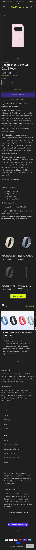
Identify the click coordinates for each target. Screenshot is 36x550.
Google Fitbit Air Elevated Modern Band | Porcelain (8, 255)
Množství (4, 78)
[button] (4, 7)
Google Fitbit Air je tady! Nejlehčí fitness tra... (17, 334)
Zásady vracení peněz (11, 458)
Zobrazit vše (18, 296)
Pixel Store (16, 546)
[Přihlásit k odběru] (30, 518)
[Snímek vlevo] (14, 59)
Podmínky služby (9, 453)
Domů (6, 415)
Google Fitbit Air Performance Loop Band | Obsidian (25, 286)
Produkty (7, 420)
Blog (5, 424)
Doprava (3, 75)
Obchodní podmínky (11, 445)
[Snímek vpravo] (22, 59)
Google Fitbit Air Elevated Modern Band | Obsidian (8, 285)
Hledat (6, 440)
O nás (6, 462)
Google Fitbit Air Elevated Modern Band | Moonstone (25, 255)
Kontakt (6, 428)
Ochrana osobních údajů (12, 449)
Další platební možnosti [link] (18, 99)
